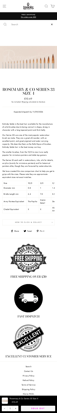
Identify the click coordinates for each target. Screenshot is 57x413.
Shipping (25, 102)
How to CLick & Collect (28, 222)
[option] (28, 16)
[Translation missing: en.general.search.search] (5, 24)
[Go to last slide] (4, 268)
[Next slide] (53, 268)
